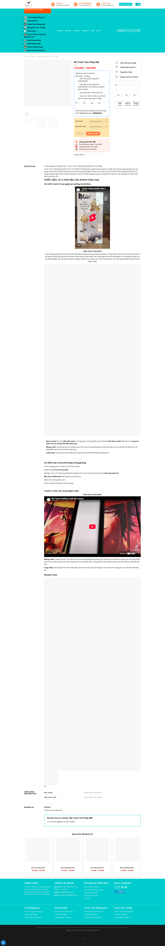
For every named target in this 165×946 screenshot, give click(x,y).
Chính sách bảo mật (91, 895)
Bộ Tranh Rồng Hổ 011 (97, 868)
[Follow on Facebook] (115, 887)
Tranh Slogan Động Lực (36, 17)
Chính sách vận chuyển (93, 927)
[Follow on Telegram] (125, 887)
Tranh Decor (31, 31)
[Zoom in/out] (7, 934)
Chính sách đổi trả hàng (77, 927)
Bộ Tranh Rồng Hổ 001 (127, 868)
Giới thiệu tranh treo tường (94, 890)
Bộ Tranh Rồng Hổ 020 (68, 868)
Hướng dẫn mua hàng (42, 927)
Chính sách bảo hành (122, 927)
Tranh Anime (32, 21)
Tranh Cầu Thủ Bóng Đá (36, 50)
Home (26, 56)
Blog (92, 30)
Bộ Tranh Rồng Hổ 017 (38, 868)
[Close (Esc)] (2, 934)
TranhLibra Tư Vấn (91, 893)
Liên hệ (98, 30)
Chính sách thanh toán (108, 927)
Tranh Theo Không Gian (36, 24)
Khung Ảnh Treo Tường (36, 28)
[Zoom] (27, 114)
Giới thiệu (68, 30)
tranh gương (92, 254)
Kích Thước (79, 121)
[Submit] (138, 30)
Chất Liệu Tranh (80, 126)
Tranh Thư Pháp (53, 56)
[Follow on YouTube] (122, 887)
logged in (60, 822)
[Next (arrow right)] (7, 942)
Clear (106, 118)
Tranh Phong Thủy (34, 44)
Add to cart (93, 133)
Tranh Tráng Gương (34, 47)
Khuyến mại (85, 30)
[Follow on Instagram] (119, 887)
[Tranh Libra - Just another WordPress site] (36, 4)
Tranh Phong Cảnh (34, 40)
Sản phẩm (77, 30)
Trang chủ (60, 30)
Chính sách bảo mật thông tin (60, 927)
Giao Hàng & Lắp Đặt (91, 887)
